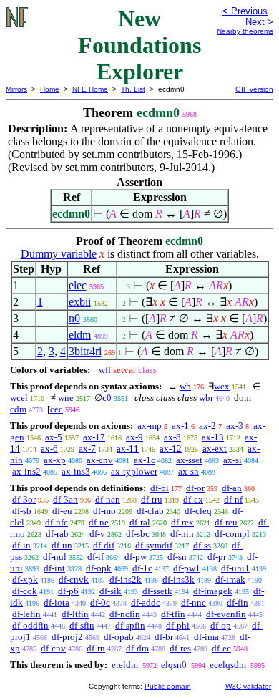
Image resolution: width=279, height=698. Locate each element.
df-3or (24, 499)
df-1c (142, 568)
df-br (164, 636)
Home (49, 89)
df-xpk (25, 579)
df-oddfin (30, 625)
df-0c (100, 602)
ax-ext (214, 448)
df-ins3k (178, 579)
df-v (97, 533)
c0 (107, 397)
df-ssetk (157, 591)
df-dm (137, 648)
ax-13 (213, 437)
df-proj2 (67, 636)
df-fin (237, 602)
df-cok (24, 591)
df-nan (107, 499)
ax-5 (53, 437)
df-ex (193, 499)
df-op (220, 625)
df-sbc (138, 533)
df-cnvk (74, 579)
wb (185, 386)
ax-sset (189, 460)
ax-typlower (134, 471)
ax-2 (207, 425)
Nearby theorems (245, 31)
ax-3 (234, 425)
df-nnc (193, 602)
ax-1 (180, 425)
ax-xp (55, 460)
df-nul (55, 556)
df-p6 (68, 591)
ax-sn (188, 471)
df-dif (103, 545)
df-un (62, 545)
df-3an (65, 499)
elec (78, 285)
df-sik (110, 591)
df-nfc (56, 522)
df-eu (62, 510)
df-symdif (153, 545)
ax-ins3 (76, 471)
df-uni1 (235, 568)
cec (56, 409)
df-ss (202, 545)
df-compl (232, 533)
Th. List (133, 89)
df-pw (135, 556)
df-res (180, 648)
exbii (80, 302)
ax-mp (149, 425)
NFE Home (90, 89)
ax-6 (49, 448)
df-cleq (198, 510)
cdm (18, 409)
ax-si (232, 460)
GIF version (254, 89)
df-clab (150, 510)
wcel (19, 397)
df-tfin (173, 614)
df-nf (233, 499)
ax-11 (128, 448)
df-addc (145, 602)
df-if (95, 556)
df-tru (151, 499)
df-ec (221, 648)
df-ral (139, 522)
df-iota (56, 602)
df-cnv (53, 648)
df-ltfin (75, 614)
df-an (232, 488)
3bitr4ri (85, 351)
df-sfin (81, 625)
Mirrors (16, 89)
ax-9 (134, 437)
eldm (80, 335)
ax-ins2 (26, 471)
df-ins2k (125, 579)
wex (222, 386)
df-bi (159, 488)
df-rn (96, 648)
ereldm (125, 664)
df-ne (99, 522)
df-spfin (130, 625)
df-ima (206, 636)
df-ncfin (124, 614)
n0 (74, 318)
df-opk (99, 568)
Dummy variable (59, 254)
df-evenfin (226, 614)
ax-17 (94, 437)
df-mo (104, 510)
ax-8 (172, 437)
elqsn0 (174, 664)
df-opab (119, 636)
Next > (259, 21)
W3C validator (248, 686)
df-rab (57, 533)
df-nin (182, 533)
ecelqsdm (228, 664)
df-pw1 (186, 568)
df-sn (177, 556)
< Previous (245, 11)
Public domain (168, 686)
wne (66, 397)
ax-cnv (100, 460)
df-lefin (26, 614)
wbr (206, 397)
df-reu (226, 522)
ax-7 (87, 448)
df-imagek (212, 591)
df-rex (182, 522)
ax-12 (171, 448)
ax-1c (144, 460)
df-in (21, 545)
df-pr (216, 556)
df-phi (178, 625)
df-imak (230, 579)
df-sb (21, 510)
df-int (54, 568)
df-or (195, 488)
